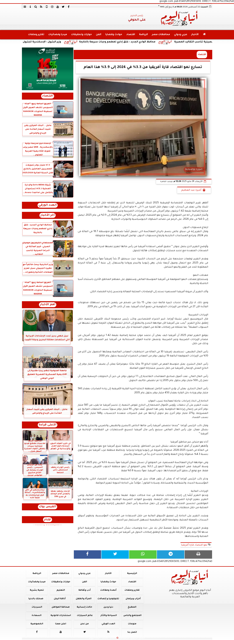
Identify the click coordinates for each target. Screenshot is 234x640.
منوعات (132, 624)
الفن (98, 34)
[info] (30, 6)
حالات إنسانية (84, 607)
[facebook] (68, 6)
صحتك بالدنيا (35, 599)
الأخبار (194, 34)
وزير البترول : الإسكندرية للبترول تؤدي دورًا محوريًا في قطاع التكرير (51, 42)
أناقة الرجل (60, 599)
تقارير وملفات (36, 34)
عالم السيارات (85, 615)
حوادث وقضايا (113, 34)
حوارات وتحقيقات (81, 34)
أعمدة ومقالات (108, 590)
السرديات (37, 607)
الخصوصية (36, 624)
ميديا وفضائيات (57, 34)
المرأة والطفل (83, 599)
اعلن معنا (60, 624)
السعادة (36, 615)
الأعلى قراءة (47, 425)
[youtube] (57, 6)
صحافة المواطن (61, 607)
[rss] (41, 6)
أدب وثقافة (84, 590)
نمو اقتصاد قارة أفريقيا (194, 545)
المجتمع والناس (132, 615)
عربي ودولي (180, 34)
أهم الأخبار (47, 304)
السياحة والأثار (108, 615)
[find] (36, 6)
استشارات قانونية (60, 615)
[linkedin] (52, 6)
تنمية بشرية (37, 590)
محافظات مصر (161, 34)
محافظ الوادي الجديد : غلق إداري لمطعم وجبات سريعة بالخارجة (146, 42)
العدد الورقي (48, 205)
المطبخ (132, 607)
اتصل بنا (132, 632)
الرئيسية (132, 573)
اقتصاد (130, 34)
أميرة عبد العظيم (191, 190)
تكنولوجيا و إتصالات (108, 599)
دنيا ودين (108, 607)
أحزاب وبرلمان (132, 599)
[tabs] (25, 6)
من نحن (84, 624)
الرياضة (143, 34)
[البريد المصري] (47, 68)
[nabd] (47, 6)
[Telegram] (170, 554)
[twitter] (63, 6)
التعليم (60, 590)
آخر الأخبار (47, 215)
